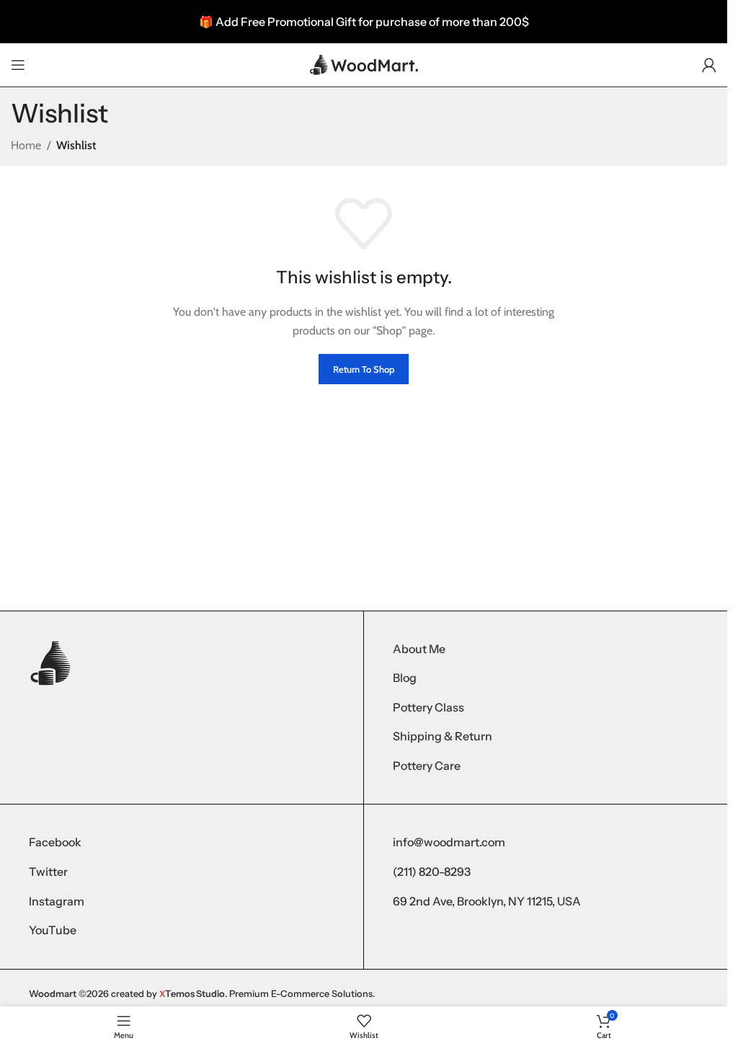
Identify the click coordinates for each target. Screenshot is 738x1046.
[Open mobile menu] (18, 64)
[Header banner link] (363, 21)
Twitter (48, 871)
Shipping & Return (442, 736)
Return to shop (363, 369)
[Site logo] (364, 64)
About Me (419, 649)
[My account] (709, 64)
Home (26, 145)
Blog (405, 677)
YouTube (52, 930)
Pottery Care (427, 765)
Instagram (56, 901)
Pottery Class (428, 707)
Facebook (55, 842)
